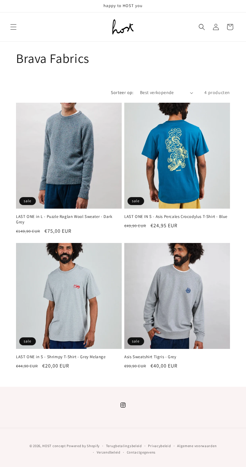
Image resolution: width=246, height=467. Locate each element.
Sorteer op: (122, 92)
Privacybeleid (159, 446)
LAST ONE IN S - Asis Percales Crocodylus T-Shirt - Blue (175, 216)
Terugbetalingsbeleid (124, 446)
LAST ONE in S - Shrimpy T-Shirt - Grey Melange (61, 356)
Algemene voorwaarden (197, 446)
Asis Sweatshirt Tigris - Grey (150, 356)
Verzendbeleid (108, 452)
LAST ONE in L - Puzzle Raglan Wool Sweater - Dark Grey (64, 219)
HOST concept (54, 446)
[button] (13, 27)
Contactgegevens (141, 452)
